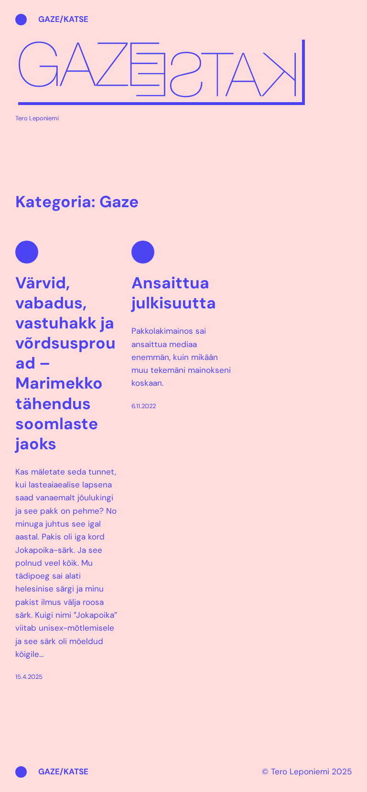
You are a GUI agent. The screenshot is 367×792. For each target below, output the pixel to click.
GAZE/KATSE (63, 19)
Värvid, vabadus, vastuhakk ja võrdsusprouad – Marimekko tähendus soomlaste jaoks (65, 363)
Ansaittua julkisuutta (173, 293)
